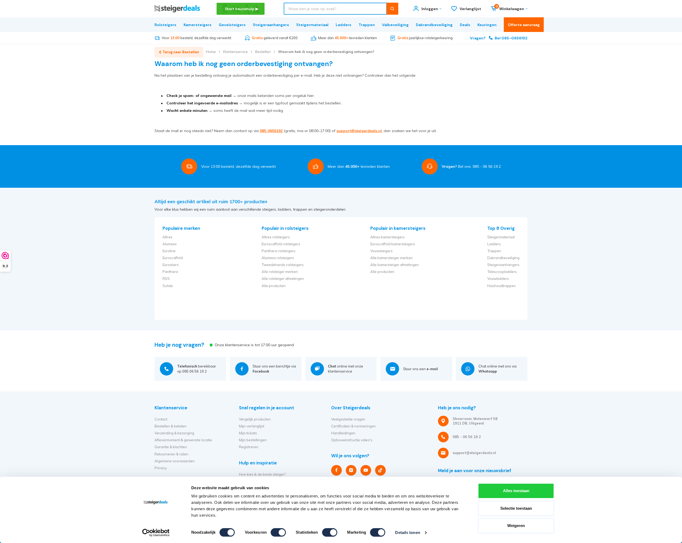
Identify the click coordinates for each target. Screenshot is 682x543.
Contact (161, 419)
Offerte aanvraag (524, 24)
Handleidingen (343, 433)
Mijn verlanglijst (251, 426)
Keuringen (487, 24)
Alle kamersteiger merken (391, 258)
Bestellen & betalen (170, 426)
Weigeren (516, 525)
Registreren (248, 447)
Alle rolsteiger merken (280, 272)
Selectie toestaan (516, 508)
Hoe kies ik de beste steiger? (262, 474)
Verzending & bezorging (174, 433)
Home (211, 52)
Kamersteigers (198, 24)
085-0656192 (271, 130)
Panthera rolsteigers (278, 251)
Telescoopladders (502, 272)
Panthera (170, 272)
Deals (465, 24)
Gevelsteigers (232, 24)
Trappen (367, 24)
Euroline (169, 251)
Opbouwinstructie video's (351, 440)
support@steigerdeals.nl (359, 130)
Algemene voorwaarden (175, 461)
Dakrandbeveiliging (434, 24)
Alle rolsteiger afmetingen (283, 278)
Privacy (161, 468)
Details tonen (407, 532)
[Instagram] (351, 470)
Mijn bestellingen (253, 440)
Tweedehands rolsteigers (283, 265)
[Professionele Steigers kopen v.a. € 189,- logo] (177, 8)
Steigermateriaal (312, 24)
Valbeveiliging (395, 24)
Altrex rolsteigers (276, 237)
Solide (168, 286)
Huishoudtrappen (501, 286)
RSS (166, 278)
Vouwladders (498, 278)
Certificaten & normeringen (353, 426)
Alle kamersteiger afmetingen (394, 265)
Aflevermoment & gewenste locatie (183, 440)
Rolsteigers (165, 24)
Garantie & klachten (171, 447)
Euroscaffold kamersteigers (392, 244)
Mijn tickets (248, 433)
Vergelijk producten (255, 419)
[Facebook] (336, 470)
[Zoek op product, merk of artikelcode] (392, 9)
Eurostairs (171, 265)
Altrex (167, 237)
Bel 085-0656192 (498, 38)
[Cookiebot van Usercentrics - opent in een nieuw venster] (156, 533)
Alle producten (274, 286)
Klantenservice (235, 52)
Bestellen (263, 52)
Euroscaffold (173, 258)
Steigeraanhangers (271, 24)
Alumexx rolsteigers (278, 258)
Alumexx (170, 244)
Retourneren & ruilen (171, 454)
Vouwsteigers (381, 251)
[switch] (278, 532)
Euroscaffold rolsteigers (281, 244)
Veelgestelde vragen (348, 419)
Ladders (343, 24)
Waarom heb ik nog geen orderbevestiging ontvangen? (326, 52)
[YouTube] (365, 470)
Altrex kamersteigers (387, 237)
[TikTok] (380, 470)
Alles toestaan (516, 490)
